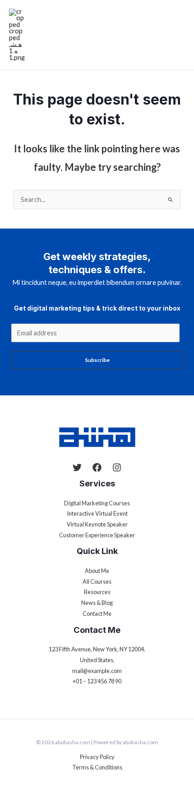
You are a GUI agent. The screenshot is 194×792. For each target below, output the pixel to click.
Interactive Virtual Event (97, 513)
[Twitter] (77, 467)
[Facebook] (97, 467)
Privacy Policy (97, 756)
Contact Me (97, 613)
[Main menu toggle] (179, 34)
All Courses (97, 581)
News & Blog (97, 602)
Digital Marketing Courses (97, 503)
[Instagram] (116, 467)
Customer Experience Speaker (97, 535)
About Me (97, 570)
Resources (97, 591)
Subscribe (97, 360)
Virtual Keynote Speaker (97, 524)
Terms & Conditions (97, 767)
